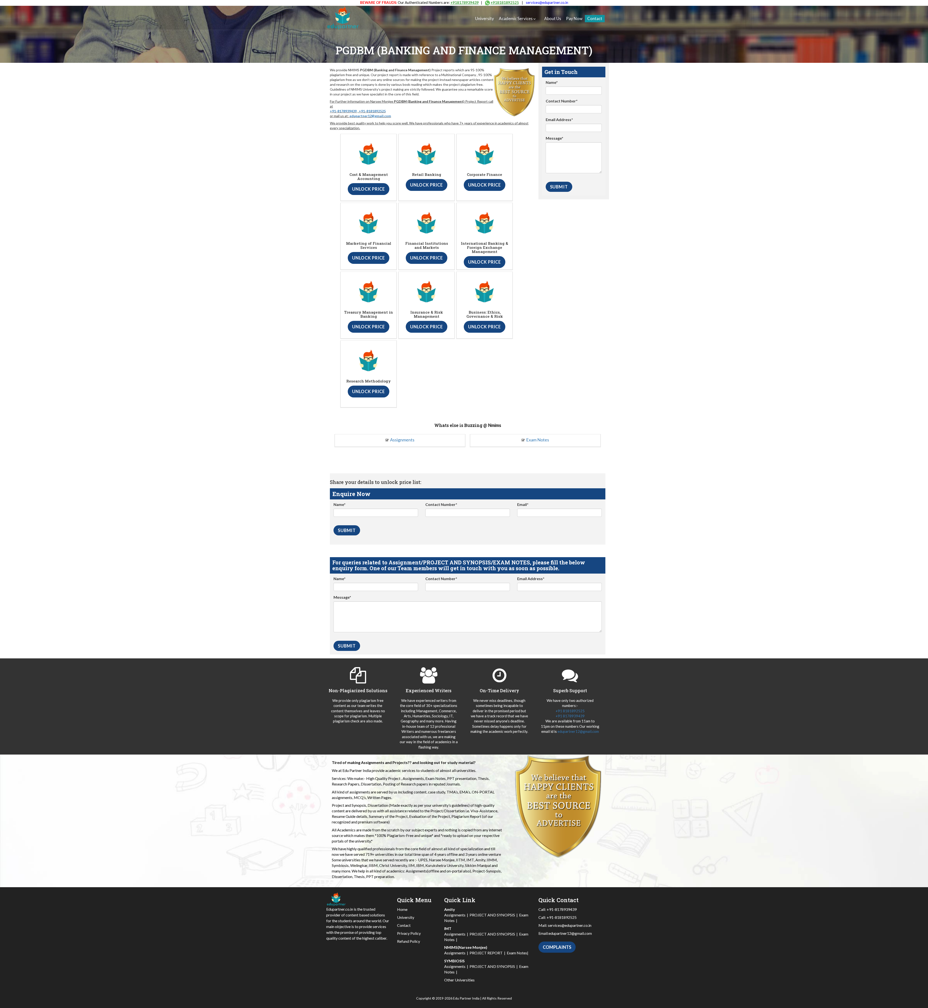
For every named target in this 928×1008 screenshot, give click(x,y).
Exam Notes (537, 439)
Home (402, 909)
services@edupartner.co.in (547, 2)
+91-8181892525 (372, 111)
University (484, 18)
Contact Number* (562, 101)
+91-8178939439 (343, 111)
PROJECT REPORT (486, 952)
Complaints (557, 947)
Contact (594, 18)
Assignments (402, 439)
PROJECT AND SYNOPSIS (492, 915)
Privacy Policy (409, 933)
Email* (523, 504)
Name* (552, 82)
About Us (552, 18)
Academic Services (516, 18)
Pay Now (574, 18)
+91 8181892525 (570, 711)
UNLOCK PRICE (368, 189)
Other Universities (459, 980)
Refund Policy (408, 941)
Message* (554, 138)
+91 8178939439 (570, 716)
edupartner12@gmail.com (370, 116)
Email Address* (559, 119)
